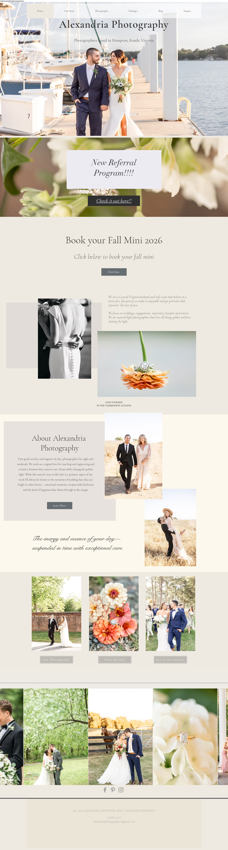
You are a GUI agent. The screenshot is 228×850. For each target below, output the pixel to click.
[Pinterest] (113, 789)
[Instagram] (121, 789)
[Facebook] (105, 789)
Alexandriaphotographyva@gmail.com (114, 821)
